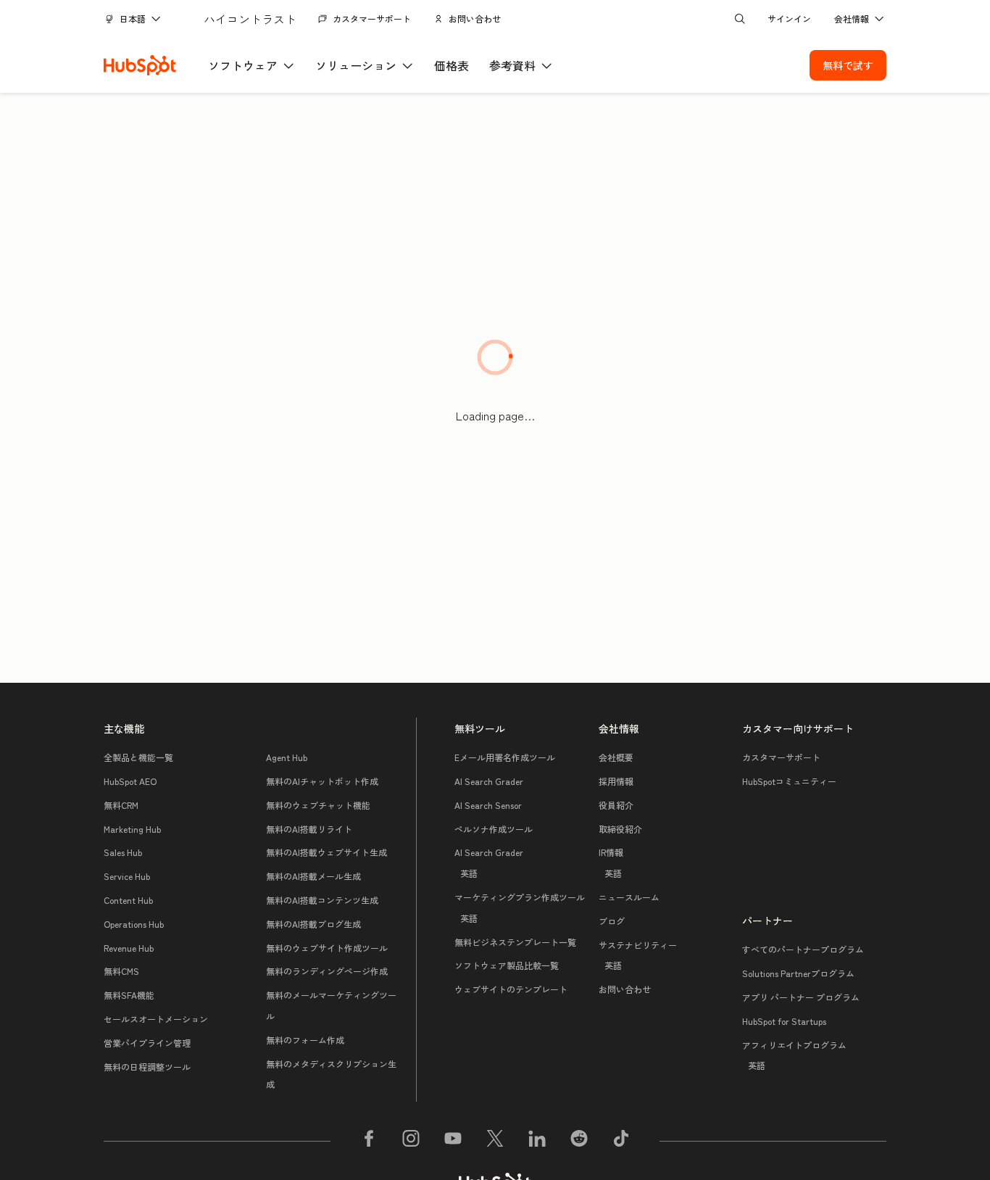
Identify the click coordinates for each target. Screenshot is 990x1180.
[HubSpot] (140, 65)
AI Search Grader (488, 781)
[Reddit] (579, 1140)
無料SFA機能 (129, 995)
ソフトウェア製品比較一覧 (506, 965)
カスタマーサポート (372, 18)
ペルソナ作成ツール (493, 829)
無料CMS (121, 971)
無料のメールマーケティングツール (331, 1005)
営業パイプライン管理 (147, 1042)
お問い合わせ (475, 18)
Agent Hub (286, 757)
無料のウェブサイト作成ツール (327, 948)
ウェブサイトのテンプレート (510, 989)
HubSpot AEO (130, 781)
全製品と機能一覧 (138, 757)
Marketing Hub (132, 829)
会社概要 (616, 757)
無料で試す (848, 65)
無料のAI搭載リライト (309, 829)
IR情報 (611, 862)
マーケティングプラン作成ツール (519, 907)
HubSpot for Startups (784, 1021)
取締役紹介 (620, 829)
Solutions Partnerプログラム (798, 973)
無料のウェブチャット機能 (318, 805)
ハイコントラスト (250, 19)
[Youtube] (453, 1140)
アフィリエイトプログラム (794, 1055)
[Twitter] (495, 1140)
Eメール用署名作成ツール (504, 757)
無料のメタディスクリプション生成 (331, 1074)
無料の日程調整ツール (147, 1066)
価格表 (451, 65)
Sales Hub (123, 852)
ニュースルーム (629, 897)
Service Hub (127, 876)
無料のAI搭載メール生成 (313, 876)
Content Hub (128, 900)
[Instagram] (411, 1140)
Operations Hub (134, 924)
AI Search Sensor (488, 805)
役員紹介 (616, 805)
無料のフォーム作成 (305, 1040)
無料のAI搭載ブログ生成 (313, 924)
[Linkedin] (537, 1140)
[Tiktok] (621, 1140)
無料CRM (121, 805)
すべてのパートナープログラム (803, 949)
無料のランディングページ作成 (327, 971)
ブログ (612, 921)
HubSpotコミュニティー (789, 781)
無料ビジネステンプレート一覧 (515, 942)
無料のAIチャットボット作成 (322, 781)
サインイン (789, 18)
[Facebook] (368, 1140)
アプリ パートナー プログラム (801, 997)
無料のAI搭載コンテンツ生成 (322, 900)
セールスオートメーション (156, 1019)
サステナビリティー (638, 955)
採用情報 (616, 781)
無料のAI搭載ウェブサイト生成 (326, 852)
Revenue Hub (129, 948)
